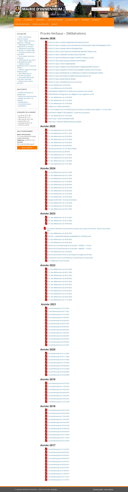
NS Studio (54, 489)
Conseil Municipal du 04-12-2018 (58, 441)
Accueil (18, 20)
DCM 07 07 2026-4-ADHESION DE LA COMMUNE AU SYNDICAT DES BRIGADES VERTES (75, 73)
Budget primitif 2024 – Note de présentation (62, 200)
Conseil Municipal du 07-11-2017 (58, 477)
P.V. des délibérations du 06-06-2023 (60, 239)
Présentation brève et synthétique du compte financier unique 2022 (70, 258)
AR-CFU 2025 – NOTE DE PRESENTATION (61, 119)
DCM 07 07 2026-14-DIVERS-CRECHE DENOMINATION (65, 49)
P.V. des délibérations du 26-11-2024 (60, 175)
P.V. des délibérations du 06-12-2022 (60, 269)
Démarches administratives (27, 96)
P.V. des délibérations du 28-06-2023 (60, 233)
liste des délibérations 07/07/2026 (59, 85)
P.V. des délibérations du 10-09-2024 (60, 182)
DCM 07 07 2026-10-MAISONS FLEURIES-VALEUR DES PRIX (66, 55)
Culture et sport (71, 20)
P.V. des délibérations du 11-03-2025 (60, 155)
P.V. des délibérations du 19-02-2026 (60, 116)
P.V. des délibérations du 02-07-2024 (60, 188)
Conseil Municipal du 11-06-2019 (58, 386)
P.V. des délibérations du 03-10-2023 (60, 221)
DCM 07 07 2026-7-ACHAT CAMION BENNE (61, 64)
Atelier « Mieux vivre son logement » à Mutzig (26, 42)
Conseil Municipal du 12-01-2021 (58, 345)
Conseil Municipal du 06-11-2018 (58, 438)
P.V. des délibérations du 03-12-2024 (60, 172)
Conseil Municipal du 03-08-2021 (58, 321)
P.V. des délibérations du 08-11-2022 (60, 272)
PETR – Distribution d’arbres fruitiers (24, 38)
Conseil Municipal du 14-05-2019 (58, 389)
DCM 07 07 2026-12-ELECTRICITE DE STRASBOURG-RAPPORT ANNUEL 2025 (72, 52)
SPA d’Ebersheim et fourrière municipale (24, 74)
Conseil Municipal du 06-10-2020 (58, 360)
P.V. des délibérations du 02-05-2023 (60, 242)
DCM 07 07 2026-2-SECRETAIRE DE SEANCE (62, 79)
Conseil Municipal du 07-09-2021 (58, 317)
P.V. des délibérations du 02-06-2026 (60, 88)
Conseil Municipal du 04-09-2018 (58, 432)
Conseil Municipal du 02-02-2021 (58, 342)
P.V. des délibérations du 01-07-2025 (60, 139)
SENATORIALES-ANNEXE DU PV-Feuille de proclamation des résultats (70, 91)
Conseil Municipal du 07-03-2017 (58, 455)
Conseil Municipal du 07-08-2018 (58, 429)
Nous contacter (27, 148)
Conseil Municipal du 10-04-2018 (58, 419)
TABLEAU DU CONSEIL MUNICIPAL (59, 106)
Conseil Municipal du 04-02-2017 (58, 452)
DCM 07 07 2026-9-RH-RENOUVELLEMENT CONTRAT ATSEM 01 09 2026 (71, 58)
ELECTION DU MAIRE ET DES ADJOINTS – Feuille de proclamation (69, 113)
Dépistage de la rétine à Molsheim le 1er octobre (25, 46)
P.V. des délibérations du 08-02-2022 (60, 297)
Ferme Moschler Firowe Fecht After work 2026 (25, 78)
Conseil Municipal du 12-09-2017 (58, 474)
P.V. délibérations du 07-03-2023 (58, 261)
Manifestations (23, 102)
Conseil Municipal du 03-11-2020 (58, 357)
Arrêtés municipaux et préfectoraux (25, 93)
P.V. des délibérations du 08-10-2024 (60, 178)
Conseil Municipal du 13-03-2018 (58, 416)
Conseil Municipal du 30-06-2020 (58, 372)
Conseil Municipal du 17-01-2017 (58, 449)
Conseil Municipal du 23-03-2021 (58, 336)
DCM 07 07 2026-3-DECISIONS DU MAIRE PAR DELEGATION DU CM (69, 76)
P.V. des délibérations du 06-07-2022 (60, 281)
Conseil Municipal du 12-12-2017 (58, 480)
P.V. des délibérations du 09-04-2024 (60, 197)
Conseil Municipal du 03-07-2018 (58, 425)
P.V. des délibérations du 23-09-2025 (60, 136)
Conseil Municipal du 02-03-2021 (58, 339)
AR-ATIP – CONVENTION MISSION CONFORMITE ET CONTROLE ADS (69, 236)
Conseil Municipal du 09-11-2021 (58, 311)
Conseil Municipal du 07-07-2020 (58, 369)
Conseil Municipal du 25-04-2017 (58, 461)
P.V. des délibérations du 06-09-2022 (60, 278)
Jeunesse (95, 20)
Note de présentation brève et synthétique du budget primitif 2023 (70, 255)
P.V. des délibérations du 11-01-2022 (60, 300)
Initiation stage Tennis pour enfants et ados (27, 71)
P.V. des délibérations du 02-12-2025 (60, 130)
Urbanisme (40, 20)
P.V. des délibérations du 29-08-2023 (60, 224)
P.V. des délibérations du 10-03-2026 (60, 103)
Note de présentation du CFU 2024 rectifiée (62, 149)
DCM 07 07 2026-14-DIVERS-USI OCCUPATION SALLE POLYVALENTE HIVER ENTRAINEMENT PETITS (79, 45)
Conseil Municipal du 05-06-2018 (58, 422)
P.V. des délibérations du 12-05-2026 (60, 97)
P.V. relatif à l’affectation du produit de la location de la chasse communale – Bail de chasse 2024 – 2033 (79, 229)
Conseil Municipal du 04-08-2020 (58, 366)
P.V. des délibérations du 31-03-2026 (60, 100)
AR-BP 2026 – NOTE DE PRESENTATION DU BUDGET (65, 122)
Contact (54, 24)
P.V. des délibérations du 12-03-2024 (60, 203)
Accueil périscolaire (24, 104)
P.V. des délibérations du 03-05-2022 (60, 288)
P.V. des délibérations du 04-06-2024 (60, 191)
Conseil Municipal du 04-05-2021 (58, 330)
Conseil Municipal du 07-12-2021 (58, 308)
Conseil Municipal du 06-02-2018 (58, 413)
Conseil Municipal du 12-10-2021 (58, 314)
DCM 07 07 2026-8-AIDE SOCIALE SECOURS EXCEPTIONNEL (67, 61)
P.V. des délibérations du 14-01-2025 (60, 164)
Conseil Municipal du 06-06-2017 (58, 465)
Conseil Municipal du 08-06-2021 (58, 327)
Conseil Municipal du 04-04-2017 (58, 458)
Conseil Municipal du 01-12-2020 (58, 353)
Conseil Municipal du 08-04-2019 (58, 393)
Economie (85, 20)
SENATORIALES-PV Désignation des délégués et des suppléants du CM (71, 94)
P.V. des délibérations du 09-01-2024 (60, 209)
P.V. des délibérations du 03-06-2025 (60, 142)
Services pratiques (22, 24)
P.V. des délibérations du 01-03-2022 (60, 294)
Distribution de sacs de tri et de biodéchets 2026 (26, 61)
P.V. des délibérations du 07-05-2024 (60, 194)
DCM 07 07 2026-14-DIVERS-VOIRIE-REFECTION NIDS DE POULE (68, 42)
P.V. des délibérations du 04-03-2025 (60, 158)
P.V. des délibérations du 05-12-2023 (60, 218)
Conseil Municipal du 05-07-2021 (58, 324)
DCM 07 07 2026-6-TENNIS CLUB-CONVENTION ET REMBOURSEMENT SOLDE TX (73, 67)
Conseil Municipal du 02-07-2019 (58, 383)
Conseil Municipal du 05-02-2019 (58, 399)
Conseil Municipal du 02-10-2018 (58, 435)
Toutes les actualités (41, 24)
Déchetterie (22, 106)
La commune (27, 20)
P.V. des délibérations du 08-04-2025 (60, 146)
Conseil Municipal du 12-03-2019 (58, 396)
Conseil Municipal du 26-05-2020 (58, 375)
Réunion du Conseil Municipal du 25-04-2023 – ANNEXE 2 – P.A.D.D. (70, 245)
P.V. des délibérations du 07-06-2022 (60, 285)
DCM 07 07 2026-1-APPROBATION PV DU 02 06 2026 (65, 82)
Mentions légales (98, 489)
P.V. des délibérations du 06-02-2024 (60, 206)
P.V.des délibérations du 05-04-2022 (60, 291)
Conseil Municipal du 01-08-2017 (58, 471)
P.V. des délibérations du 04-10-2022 (60, 275)
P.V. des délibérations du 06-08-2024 (60, 185)
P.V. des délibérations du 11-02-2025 (60, 161)
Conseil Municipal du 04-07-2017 (58, 468)
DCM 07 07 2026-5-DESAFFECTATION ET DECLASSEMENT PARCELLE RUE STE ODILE (74, 70)
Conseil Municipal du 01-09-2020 (58, 363)
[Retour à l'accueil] (39, 9)
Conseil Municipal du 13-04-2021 (58, 333)
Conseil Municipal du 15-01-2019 (59, 402)
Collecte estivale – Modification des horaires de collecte (26, 66)
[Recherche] (111, 9)
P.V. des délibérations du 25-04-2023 (60, 252)
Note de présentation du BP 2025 (59, 152)
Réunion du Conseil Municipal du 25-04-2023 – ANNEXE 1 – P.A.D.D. (70, 249)
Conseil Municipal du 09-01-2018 (58, 410)
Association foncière (55, 20)
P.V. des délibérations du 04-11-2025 (60, 133)
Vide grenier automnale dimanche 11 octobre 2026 (26, 49)
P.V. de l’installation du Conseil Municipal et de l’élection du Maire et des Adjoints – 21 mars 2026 (79, 110)
